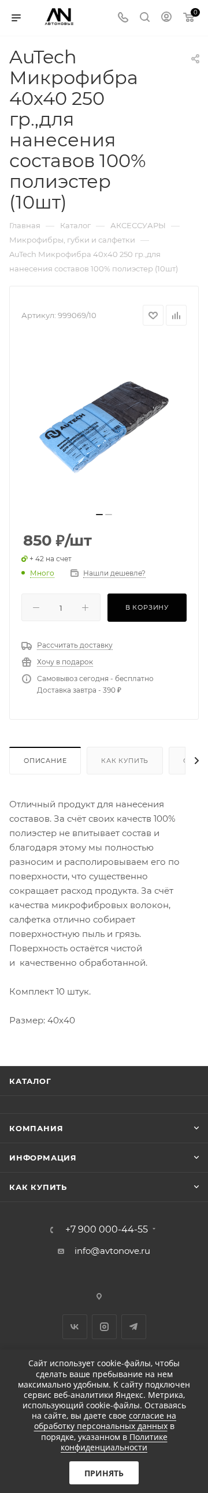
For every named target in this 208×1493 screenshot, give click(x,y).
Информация (43, 1157)
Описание (45, 761)
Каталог (30, 1081)
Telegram (133, 1326)
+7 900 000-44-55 (106, 1229)
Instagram (104, 1326)
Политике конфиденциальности (114, 1442)
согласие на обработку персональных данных (105, 1420)
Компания (36, 1128)
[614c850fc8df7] (104, 422)
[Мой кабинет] (166, 18)
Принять (104, 1473)
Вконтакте (74, 1326)
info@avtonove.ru (112, 1250)
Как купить (124, 761)
